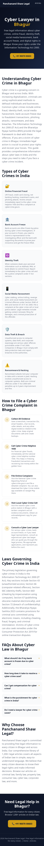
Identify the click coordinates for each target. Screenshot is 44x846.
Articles (38, 3)
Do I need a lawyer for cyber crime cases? (22, 711)
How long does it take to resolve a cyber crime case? (22, 675)
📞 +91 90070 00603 (22, 56)
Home (25, 841)
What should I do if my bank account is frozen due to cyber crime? (22, 661)
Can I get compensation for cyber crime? (22, 687)
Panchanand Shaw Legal (16, 3)
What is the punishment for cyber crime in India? (22, 699)
